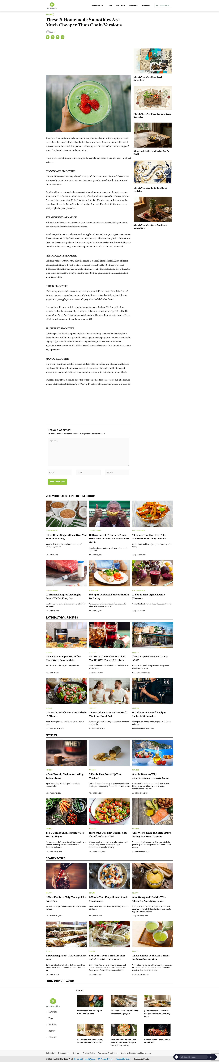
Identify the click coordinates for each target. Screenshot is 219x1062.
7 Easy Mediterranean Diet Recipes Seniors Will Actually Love (157, 1014)
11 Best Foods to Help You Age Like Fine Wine (66, 899)
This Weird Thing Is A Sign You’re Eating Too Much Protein (151, 835)
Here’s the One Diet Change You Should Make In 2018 (108, 835)
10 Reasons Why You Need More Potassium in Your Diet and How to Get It (109, 538)
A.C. (47, 555)
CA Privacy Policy (105, 1059)
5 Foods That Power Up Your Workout (105, 776)
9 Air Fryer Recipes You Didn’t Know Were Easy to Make (63, 658)
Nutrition (97, 6)
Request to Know (123, 1059)
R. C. (47, 672)
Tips (110, 6)
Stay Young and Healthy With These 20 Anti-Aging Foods (149, 899)
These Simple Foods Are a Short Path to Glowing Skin (150, 957)
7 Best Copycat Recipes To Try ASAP (150, 658)
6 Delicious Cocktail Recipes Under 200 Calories (149, 714)
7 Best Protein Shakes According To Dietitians (64, 776)
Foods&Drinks (52, 531)
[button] (48, 37)
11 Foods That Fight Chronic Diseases (148, 596)
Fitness (146, 6)
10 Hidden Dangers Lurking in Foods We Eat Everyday (63, 596)
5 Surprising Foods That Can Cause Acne (66, 957)
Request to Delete (141, 1059)
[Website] (117, 473)
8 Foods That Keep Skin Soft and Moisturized (108, 899)
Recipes (120, 6)
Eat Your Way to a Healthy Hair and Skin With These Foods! (107, 957)
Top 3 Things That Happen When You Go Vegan (65, 835)
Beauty (133, 6)
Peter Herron (137, 728)
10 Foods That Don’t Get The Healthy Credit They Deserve (149, 537)
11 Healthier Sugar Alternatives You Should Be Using (66, 537)
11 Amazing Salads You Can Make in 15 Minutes (66, 714)
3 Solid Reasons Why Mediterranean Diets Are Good (150, 776)
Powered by (85, 1059)
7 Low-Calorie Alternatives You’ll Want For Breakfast (108, 714)
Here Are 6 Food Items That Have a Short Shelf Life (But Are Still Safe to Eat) (123, 1042)
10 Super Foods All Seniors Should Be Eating (109, 596)
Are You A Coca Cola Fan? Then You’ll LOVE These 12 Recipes (107, 658)
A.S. (90, 793)
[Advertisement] (88, 58)
